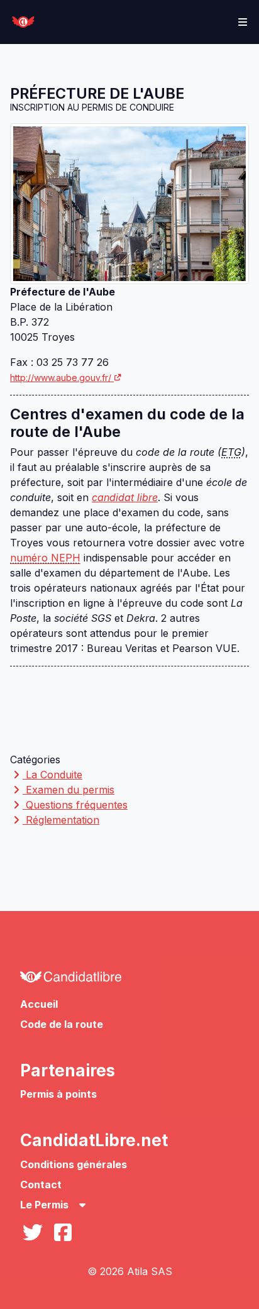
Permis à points (58, 1094)
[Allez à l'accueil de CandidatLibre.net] (129, 980)
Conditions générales (73, 1164)
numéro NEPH (45, 557)
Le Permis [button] (45, 1204)
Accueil (39, 1004)
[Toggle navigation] (242, 22)
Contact (41, 1184)
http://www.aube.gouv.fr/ (60, 377)
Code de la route (61, 1024)
